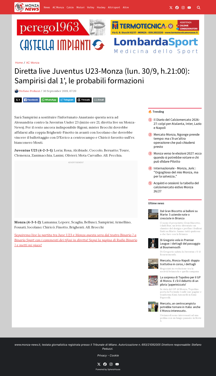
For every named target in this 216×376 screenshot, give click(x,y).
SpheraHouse (113, 369)
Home (19, 62)
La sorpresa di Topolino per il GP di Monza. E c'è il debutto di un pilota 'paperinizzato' (180, 280)
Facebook (33, 100)
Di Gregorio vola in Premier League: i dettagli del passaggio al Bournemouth (180, 243)
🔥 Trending (156, 112)
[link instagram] (183, 7)
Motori (80, 7)
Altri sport (114, 7)
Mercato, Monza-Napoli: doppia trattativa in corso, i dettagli (179, 262)
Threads (85, 100)
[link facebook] (177, 7)
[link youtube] (189, 7)
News (47, 7)
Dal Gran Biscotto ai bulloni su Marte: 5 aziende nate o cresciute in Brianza (179, 214)
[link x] (171, 7)
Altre (126, 7)
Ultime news (156, 203)
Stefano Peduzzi (29, 91)
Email (101, 100)
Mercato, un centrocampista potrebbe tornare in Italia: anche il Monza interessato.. (180, 307)
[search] (199, 7)
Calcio (70, 7)
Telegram (68, 100)
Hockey (101, 7)
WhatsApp (50, 100)
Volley (90, 7)
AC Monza (58, 7)
